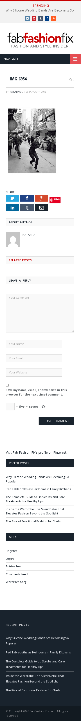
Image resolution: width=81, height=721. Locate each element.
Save (57, 198)
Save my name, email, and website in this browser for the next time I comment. (36, 392)
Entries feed (14, 566)
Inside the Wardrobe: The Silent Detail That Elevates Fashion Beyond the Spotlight (35, 511)
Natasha (15, 91)
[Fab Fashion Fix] (40, 40)
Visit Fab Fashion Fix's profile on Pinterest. (36, 452)
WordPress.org (16, 582)
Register (11, 551)
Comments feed (17, 574)
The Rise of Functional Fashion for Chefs (33, 521)
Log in (10, 559)
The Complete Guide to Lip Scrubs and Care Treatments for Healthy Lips (35, 499)
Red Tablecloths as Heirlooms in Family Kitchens (38, 489)
